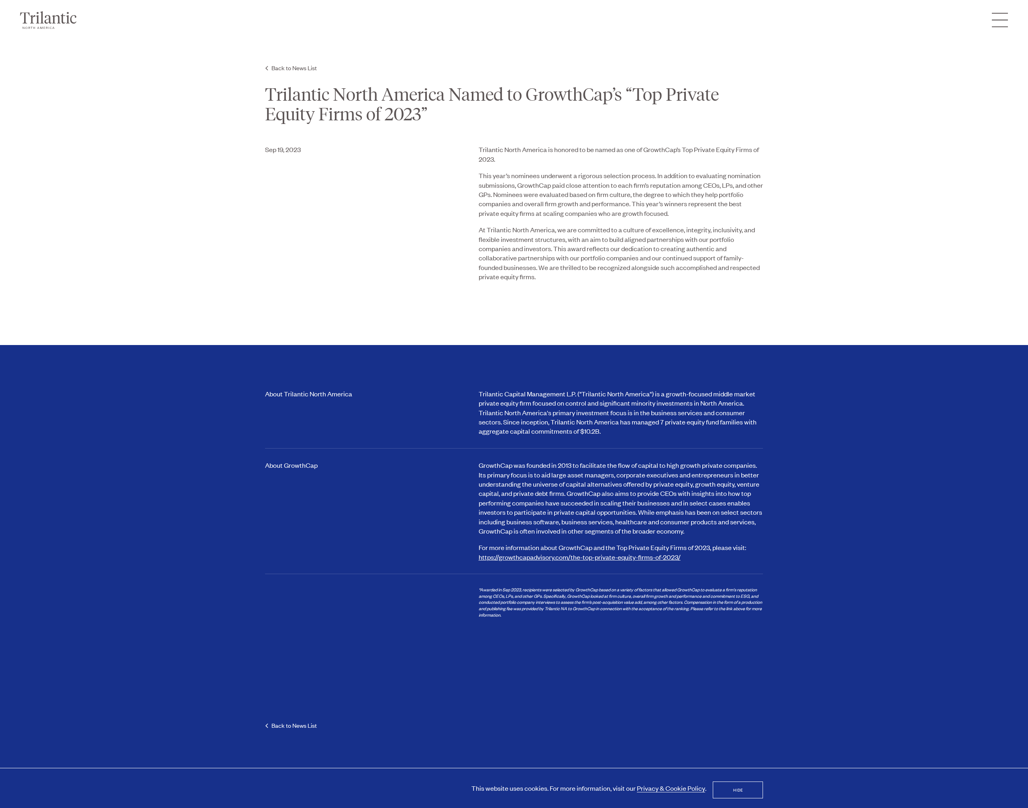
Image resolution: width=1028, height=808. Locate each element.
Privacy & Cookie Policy (671, 788)
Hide (738, 789)
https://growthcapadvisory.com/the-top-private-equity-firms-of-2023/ (580, 556)
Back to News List (294, 67)
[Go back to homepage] (48, 20)
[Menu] (1000, 20)
